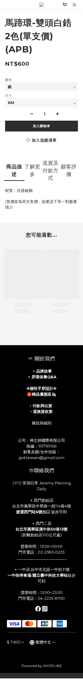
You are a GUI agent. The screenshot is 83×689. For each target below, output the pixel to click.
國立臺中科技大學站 (50, 575)
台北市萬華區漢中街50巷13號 (41, 529)
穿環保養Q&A (44, 377)
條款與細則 (41, 423)
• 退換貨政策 (41, 411)
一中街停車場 (19, 575)
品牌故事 (44, 371)
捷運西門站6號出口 (33, 512)
